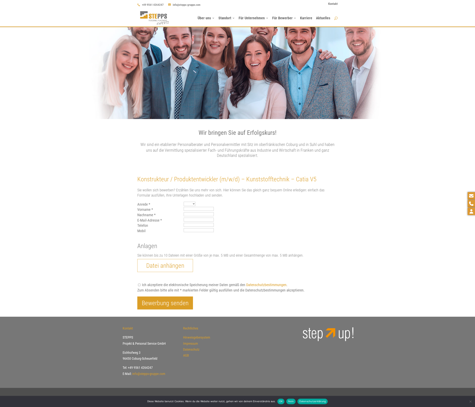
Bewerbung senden (165, 303)
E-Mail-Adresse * (149, 220)
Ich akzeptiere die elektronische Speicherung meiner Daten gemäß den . (214, 285)
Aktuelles (323, 18)
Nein (291, 401)
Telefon (142, 225)
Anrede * (143, 204)
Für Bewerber (282, 18)
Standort (224, 18)
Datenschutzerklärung (312, 401)
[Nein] (470, 401)
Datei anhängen (165, 265)
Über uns (204, 18)
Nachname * (146, 215)
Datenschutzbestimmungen (266, 285)
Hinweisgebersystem (196, 337)
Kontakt (333, 4)
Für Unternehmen (252, 18)
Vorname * (145, 209)
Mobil (141, 231)
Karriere (306, 18)
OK (281, 401)
